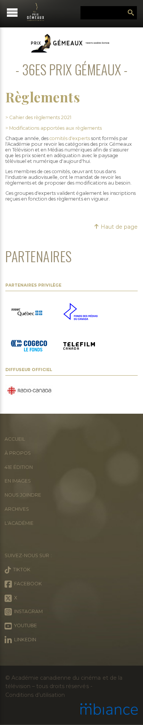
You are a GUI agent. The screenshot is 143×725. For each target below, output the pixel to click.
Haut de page (118, 226)
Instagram (27, 611)
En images (18, 481)
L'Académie (19, 523)
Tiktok (21, 569)
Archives (17, 509)
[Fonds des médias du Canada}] (80, 312)
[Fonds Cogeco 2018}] (29, 347)
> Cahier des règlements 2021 (38, 117)
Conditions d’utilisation (35, 695)
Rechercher (131, 13)
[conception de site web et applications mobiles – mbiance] (109, 709)
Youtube (24, 625)
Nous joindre (23, 495)
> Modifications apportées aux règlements (53, 128)
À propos (18, 453)
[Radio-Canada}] (29, 391)
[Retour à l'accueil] (39, 12)
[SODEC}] (27, 312)
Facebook (27, 583)
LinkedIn (24, 639)
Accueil (15, 439)
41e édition (19, 467)
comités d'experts (70, 138)
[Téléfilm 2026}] (79, 346)
